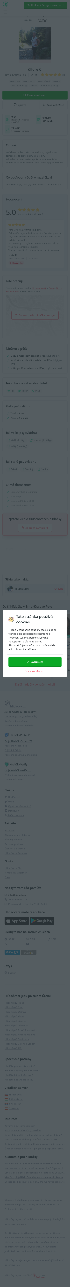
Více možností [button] (35, 671)
